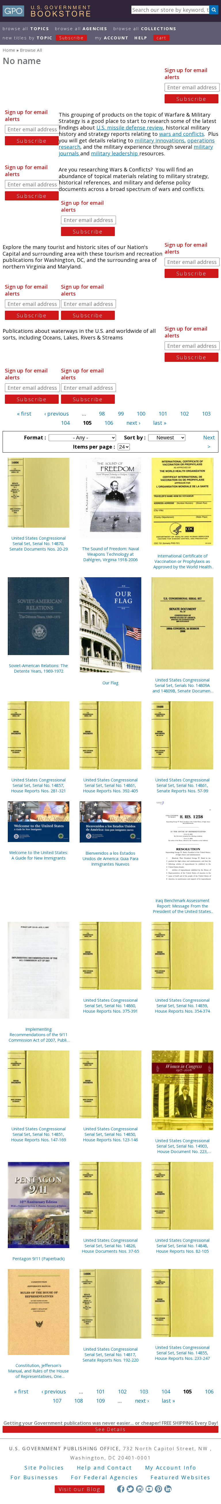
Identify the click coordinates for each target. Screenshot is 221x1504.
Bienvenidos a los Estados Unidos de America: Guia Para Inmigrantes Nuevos (110, 858)
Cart (161, 37)
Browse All (26, 28)
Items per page (93, 446)
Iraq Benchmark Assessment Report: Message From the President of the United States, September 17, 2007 (182, 906)
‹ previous (56, 413)
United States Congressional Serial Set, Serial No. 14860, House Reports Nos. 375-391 (110, 1005)
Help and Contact (104, 1467)
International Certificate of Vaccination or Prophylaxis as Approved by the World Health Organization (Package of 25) (182, 561)
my (112, 37)
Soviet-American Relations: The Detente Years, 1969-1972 (38, 668)
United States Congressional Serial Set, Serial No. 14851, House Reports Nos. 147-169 (38, 1134)
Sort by (134, 437)
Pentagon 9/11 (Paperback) (38, 1258)
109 (100, 1400)
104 (65, 422)
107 (57, 1400)
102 (184, 413)
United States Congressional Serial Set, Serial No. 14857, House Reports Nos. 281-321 (38, 785)
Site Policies (44, 1467)
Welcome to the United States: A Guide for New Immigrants (38, 855)
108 (78, 1400)
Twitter (130, 1489)
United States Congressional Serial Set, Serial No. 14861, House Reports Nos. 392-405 (110, 785)
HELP (140, 37)
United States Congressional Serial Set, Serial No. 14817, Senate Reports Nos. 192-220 (110, 1354)
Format (34, 437)
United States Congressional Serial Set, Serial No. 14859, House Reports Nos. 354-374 (182, 1005)
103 (206, 413)
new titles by (43, 37)
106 (108, 422)
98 (102, 413)
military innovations (159, 140)
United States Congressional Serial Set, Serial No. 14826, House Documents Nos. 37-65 (110, 1245)
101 (163, 413)
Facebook (120, 1489)
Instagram (139, 1489)
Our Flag (110, 683)
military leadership (115, 153)
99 (121, 413)
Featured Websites (180, 1477)
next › (133, 422)
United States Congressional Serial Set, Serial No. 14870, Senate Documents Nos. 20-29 (38, 543)
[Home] (49, 14)
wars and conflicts (181, 133)
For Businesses (34, 1477)
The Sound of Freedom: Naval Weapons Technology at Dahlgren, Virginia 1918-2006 (110, 554)
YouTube (149, 1489)
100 (141, 413)
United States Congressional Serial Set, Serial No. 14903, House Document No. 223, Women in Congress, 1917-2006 (182, 1146)
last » (159, 422)
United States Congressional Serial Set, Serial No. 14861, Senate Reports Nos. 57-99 (182, 785)
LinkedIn (168, 1489)
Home (9, 50)
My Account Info (171, 1467)
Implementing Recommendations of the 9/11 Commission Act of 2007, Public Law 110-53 (38, 1034)
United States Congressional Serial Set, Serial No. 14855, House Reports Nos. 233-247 (182, 1353)
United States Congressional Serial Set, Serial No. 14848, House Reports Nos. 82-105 (182, 1245)
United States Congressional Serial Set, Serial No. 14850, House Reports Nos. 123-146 (110, 1134)
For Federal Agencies (104, 1477)
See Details (110, 1429)
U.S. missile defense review (129, 127)
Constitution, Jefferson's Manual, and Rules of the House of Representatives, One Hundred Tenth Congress (38, 1371)
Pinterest (158, 1489)
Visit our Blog (79, 1489)
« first (24, 413)
